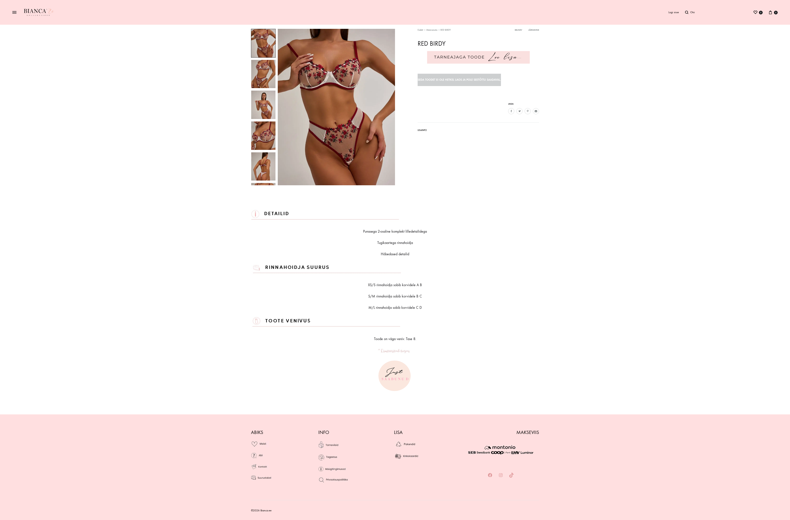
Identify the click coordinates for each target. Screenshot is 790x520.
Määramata (431, 30)
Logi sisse (673, 12)
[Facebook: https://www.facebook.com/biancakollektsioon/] (490, 475)
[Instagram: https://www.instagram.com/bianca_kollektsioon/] (500, 475)
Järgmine (533, 30)
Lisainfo (422, 130)
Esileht (420, 30)
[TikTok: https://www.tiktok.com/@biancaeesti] (511, 475)
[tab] (422, 131)
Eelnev (518, 30)
